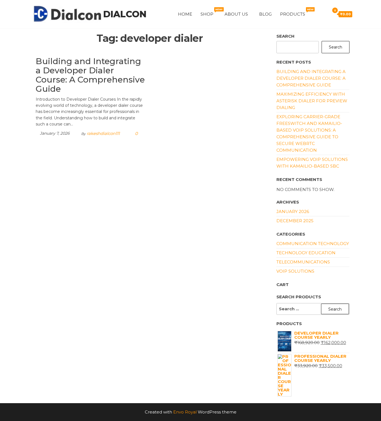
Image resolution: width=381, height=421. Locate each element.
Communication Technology (312, 243)
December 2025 (295, 220)
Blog (265, 14)
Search (285, 36)
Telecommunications (303, 262)
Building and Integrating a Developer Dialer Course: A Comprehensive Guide (90, 75)
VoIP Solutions (295, 271)
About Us (236, 14)
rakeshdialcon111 (103, 133)
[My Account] (316, 13)
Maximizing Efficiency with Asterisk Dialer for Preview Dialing (311, 100)
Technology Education (306, 252)
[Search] (324, 13)
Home (185, 14)
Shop (210, 12)
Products (296, 12)
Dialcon (124, 14)
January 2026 (292, 211)
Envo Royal (185, 412)
